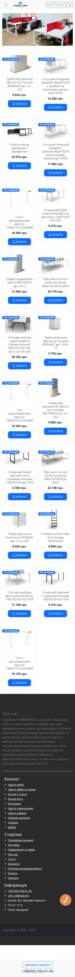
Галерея (13, 822)
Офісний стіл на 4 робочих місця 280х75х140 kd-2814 (55, 282)
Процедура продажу (20, 840)
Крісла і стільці (17, 794)
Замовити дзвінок (37, 965)
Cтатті (12, 859)
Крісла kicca (15, 799)
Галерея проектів (19, 818)
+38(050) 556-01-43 (37, 971)
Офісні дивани (17, 813)
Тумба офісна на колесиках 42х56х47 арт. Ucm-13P (19, 537)
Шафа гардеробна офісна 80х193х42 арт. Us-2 (19, 282)
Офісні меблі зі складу (21, 789)
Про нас (13, 854)
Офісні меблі (16, 784)
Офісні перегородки (20, 808)
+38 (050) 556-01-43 (20, 891)
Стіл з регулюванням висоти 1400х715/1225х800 (19, 663)
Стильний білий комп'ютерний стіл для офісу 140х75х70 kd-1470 (55, 215)
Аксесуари (14, 803)
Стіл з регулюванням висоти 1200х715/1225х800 (19, 222)
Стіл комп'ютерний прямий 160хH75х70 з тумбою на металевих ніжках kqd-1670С (55, 86)
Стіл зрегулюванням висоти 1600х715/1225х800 (19, 415)
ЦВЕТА (12, 827)
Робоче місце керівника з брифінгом (19, 148)
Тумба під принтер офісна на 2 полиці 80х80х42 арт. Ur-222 (19, 84)
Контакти (14, 864)
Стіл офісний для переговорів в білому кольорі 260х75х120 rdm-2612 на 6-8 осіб (19, 344)
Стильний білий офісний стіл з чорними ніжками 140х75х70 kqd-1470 (19, 477)
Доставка (13, 845)
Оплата (12, 873)
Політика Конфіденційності (25, 868)
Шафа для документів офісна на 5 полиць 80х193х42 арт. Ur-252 (55, 410)
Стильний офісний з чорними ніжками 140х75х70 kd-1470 (56, 595)
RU (48, 4)
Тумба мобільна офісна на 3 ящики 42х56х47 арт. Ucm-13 (55, 342)
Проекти (13, 878)
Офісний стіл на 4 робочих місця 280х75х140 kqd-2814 (55, 477)
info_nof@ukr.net (18, 895)
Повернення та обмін (21, 849)
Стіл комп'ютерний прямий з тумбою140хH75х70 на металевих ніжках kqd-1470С (55, 152)
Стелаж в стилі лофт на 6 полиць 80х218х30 (55, 537)
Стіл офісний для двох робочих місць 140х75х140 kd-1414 (19, 595)
